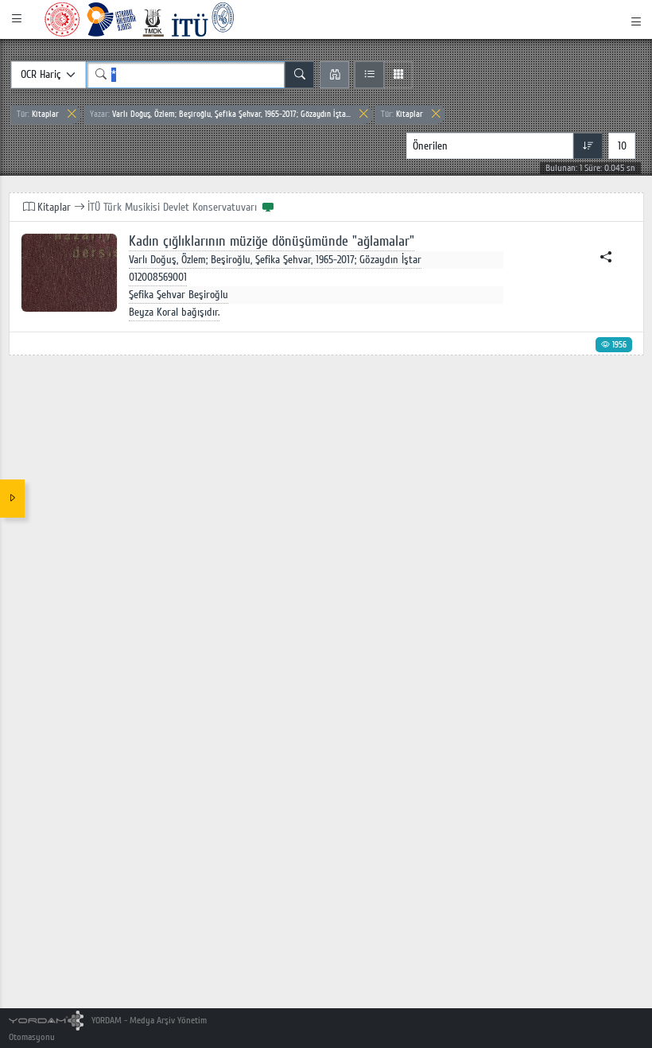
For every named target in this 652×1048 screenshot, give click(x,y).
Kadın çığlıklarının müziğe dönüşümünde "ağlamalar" (271, 241)
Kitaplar (38, 114)
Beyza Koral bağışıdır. (174, 312)
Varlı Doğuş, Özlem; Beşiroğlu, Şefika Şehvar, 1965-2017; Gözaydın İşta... (220, 114)
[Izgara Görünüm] (398, 74)
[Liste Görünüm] (369, 74)
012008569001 (158, 277)
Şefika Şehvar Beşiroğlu (178, 294)
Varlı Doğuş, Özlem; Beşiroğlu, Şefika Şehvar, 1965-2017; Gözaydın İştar (275, 259)
